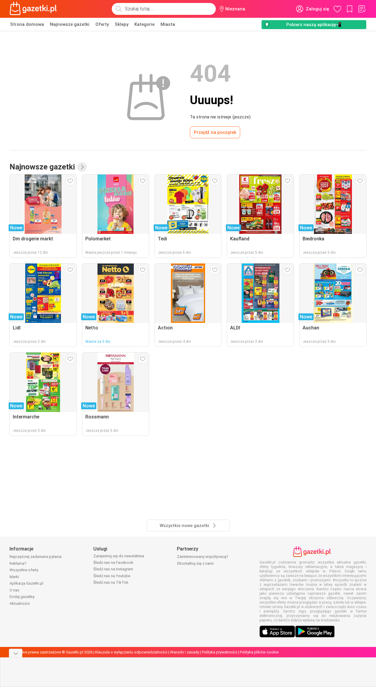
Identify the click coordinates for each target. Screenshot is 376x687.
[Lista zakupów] (361, 9)
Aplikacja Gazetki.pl (26, 583)
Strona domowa (27, 24)
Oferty (102, 24)
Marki (14, 577)
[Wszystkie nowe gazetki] (82, 167)
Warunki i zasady (184, 652)
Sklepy (121, 24)
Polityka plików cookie (259, 652)
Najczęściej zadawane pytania (36, 556)
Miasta (168, 24)
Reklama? (18, 563)
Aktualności (20, 603)
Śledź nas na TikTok (110, 582)
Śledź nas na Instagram (113, 569)
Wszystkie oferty (24, 570)
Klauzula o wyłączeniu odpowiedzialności (131, 652)
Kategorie (144, 24)
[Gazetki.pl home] (34, 8)
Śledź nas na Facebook (113, 562)
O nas (14, 590)
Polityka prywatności (219, 652)
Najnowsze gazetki (69, 24)
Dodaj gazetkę (22, 596)
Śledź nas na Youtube (111, 576)
